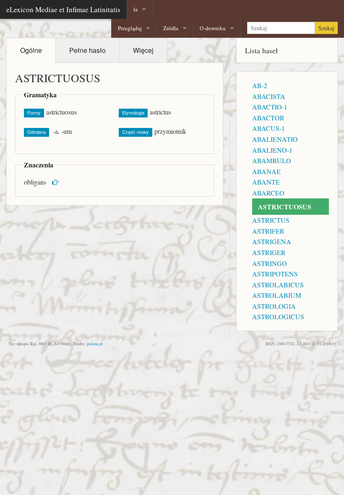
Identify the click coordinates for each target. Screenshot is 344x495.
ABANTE (266, 181)
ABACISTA (268, 96)
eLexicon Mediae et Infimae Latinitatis (63, 9)
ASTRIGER (269, 252)
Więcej (143, 50)
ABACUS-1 (268, 128)
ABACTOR (268, 117)
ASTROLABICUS (278, 284)
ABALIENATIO (275, 139)
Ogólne (31, 50)
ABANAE (266, 171)
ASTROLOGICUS (278, 316)
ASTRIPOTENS (275, 273)
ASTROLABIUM (276, 295)
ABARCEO (268, 192)
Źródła (170, 28)
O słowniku (213, 28)
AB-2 (259, 85)
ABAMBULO (271, 160)
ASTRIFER (268, 231)
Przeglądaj (130, 28)
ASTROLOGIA (274, 306)
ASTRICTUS (270, 220)
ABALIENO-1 (272, 150)
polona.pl (95, 343)
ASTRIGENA (271, 241)
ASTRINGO (269, 263)
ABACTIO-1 (269, 106)
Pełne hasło (87, 50)
